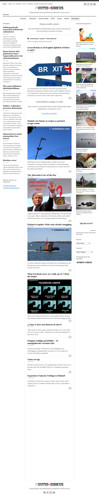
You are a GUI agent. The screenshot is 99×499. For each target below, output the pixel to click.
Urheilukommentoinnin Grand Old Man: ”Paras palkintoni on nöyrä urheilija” (85, 44)
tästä (53, 29)
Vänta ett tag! (33, 359)
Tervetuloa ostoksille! (49, 113)
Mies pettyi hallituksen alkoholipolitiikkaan (12, 87)
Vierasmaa (32, 18)
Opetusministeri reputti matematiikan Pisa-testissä (12, 136)
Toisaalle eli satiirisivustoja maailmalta (43, 3)
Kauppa (10, 3)
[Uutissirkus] (84, 263)
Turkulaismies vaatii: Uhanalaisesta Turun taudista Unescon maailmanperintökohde (85, 107)
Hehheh (66, 18)
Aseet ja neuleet (43, 18)
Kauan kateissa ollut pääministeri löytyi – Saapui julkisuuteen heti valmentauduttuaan (13, 54)
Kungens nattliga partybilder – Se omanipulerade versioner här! (42, 341)
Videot (53, 18)
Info (14, 3)
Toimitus (24, 3)
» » (70, 98)
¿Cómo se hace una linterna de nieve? (44, 324)
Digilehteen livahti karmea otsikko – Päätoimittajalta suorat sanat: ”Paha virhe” (85, 129)
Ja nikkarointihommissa (11, 188)
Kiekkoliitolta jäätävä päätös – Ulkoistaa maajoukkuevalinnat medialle (84, 212)
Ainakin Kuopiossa (9, 186)
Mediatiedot (18, 3)
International (75, 18)
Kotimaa (23, 18)
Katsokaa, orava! (10, 160)
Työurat (59, 18)
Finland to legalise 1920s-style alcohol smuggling (49, 224)
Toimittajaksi (30, 3)
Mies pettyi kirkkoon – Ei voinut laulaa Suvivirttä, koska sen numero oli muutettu (85, 191)
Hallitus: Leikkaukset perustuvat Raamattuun (12, 107)
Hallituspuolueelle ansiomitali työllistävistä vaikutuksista (13, 29)
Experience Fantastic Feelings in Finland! (46, 375)
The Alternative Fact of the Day (41, 175)
